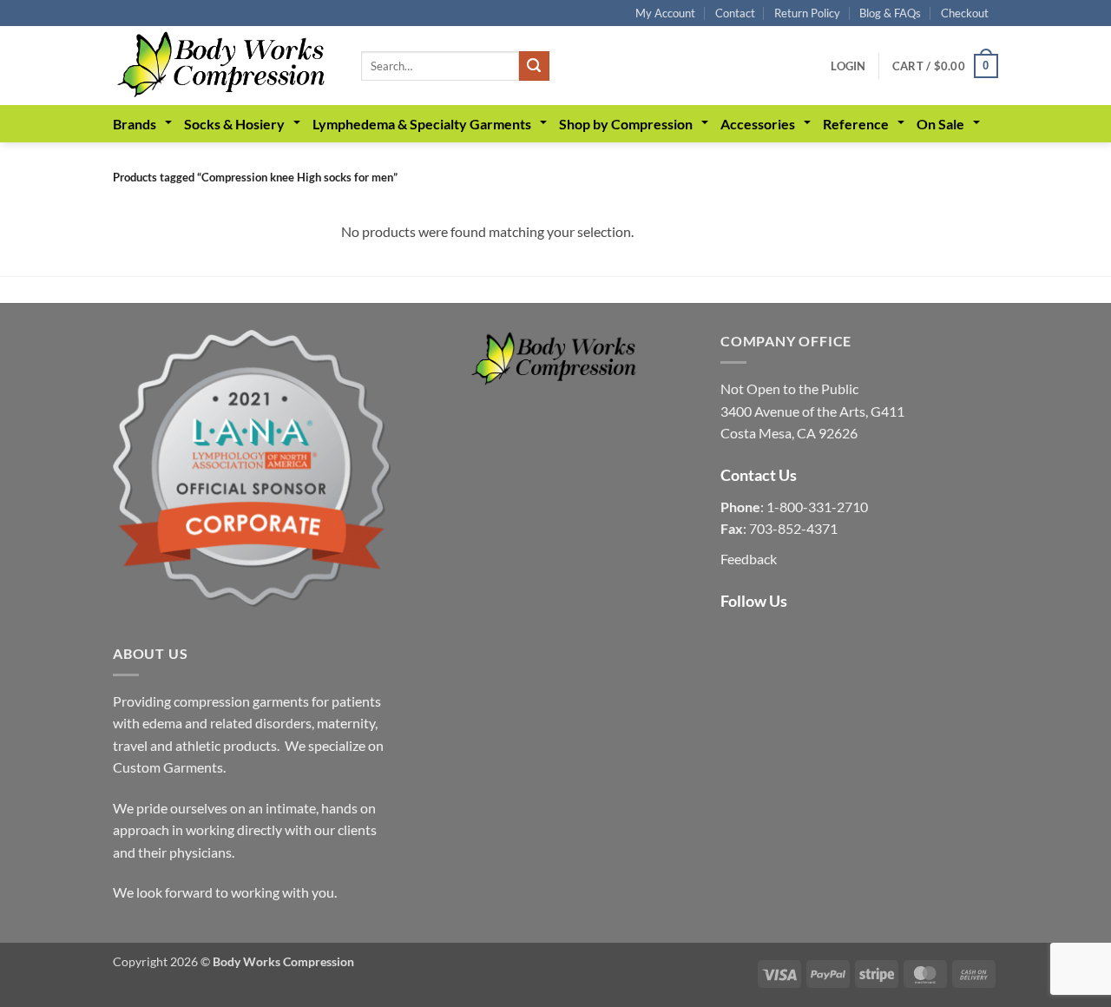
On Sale (940, 123)
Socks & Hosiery (234, 123)
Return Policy (807, 13)
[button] (848, 66)
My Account (665, 13)
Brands (134, 123)
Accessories (757, 123)
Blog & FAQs (890, 13)
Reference (856, 123)
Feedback (748, 558)
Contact (735, 13)
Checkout (965, 13)
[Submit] (534, 66)
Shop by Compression (626, 123)
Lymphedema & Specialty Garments (421, 123)
